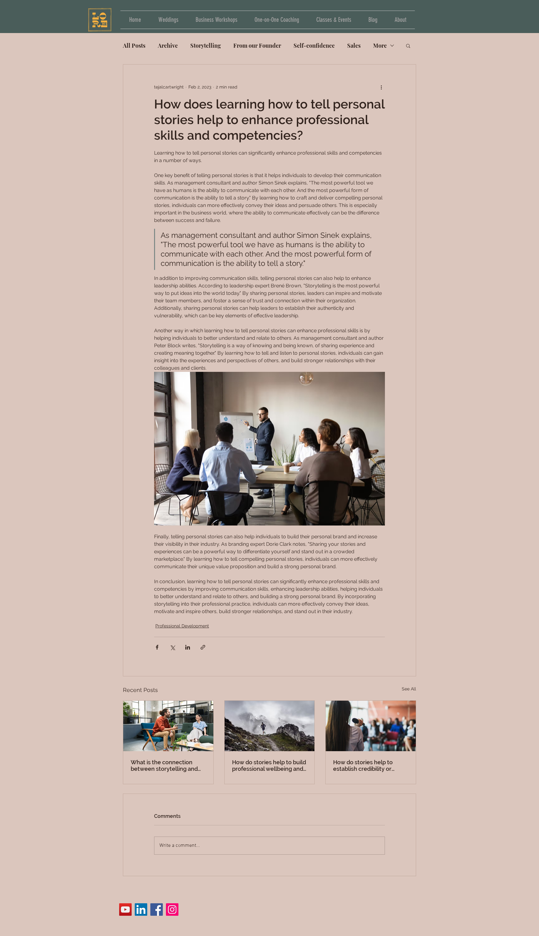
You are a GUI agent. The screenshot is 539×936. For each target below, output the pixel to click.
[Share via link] (203, 647)
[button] (408, 45)
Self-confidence (314, 45)
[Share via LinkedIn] (188, 647)
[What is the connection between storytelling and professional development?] (168, 726)
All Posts (134, 45)
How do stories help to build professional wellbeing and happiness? (269, 765)
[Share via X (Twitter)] (172, 647)
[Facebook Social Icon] (156, 909)
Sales (354, 45)
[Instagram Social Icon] (172, 909)
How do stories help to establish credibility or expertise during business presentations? (367, 765)
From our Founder (257, 45)
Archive (168, 45)
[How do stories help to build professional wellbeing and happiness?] (270, 726)
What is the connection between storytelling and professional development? (167, 765)
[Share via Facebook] (157, 647)
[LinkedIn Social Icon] (141, 909)
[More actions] (381, 87)
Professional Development (182, 625)
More (380, 45)
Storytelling (205, 45)
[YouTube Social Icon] (125, 909)
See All (409, 688)
